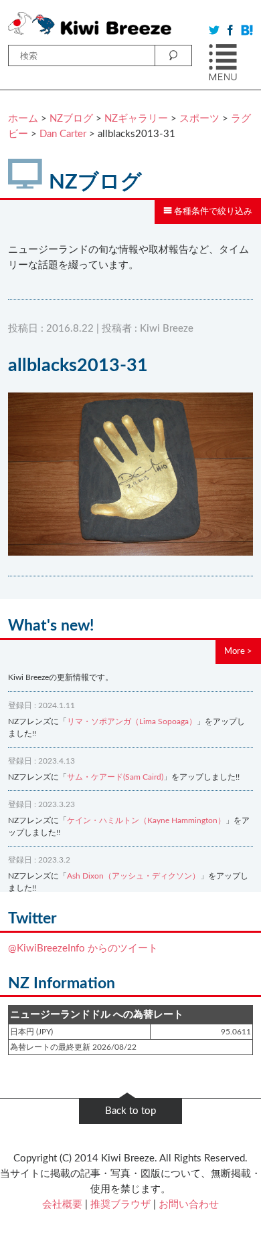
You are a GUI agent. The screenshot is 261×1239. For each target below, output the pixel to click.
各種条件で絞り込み (212, 211)
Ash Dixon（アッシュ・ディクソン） (133, 876)
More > (238, 651)
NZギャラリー (136, 119)
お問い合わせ (189, 1205)
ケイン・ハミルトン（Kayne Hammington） (146, 820)
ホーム (23, 119)
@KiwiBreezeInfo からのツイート (83, 948)
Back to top (130, 1111)
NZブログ (71, 119)
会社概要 (62, 1205)
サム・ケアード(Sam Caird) (115, 777)
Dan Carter (62, 134)
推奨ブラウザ (120, 1205)
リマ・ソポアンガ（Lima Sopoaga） (132, 721)
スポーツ (199, 119)
